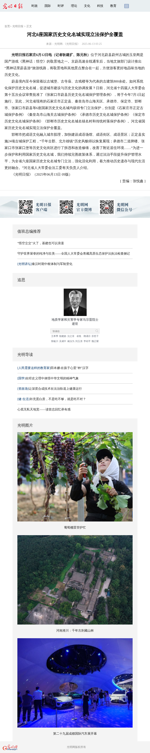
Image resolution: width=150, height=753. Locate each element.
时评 (61, 5)
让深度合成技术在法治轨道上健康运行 (49, 388)
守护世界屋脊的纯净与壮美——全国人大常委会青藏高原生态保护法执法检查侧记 (73, 253)
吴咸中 (62, 341)
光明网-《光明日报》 (67, 43)
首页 (7, 26)
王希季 (54, 336)
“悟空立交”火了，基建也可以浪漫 (40, 243)
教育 (113, 5)
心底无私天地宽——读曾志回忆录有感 (44, 409)
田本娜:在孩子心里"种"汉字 (52, 368)
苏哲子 (95, 336)
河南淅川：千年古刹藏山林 (75, 630)
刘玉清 (78, 341)
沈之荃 (70, 336)
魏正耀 (95, 341)
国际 (48, 5)
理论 (74, 5)
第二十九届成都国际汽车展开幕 (75, 733)
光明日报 (17, 26)
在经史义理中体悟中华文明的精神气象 (48, 378)
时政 (34, 5)
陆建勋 (62, 336)
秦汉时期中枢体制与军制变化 (44, 264)
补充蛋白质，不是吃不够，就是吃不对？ (51, 399)
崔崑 (79, 336)
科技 (100, 5)
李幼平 (87, 341)
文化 (87, 5)
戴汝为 (70, 341)
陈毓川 (54, 341)
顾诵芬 (87, 336)
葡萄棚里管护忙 (75, 527)
